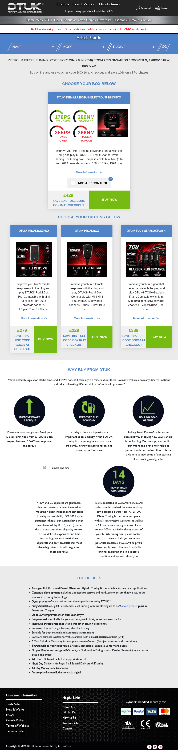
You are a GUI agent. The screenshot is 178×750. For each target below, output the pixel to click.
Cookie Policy (15, 720)
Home (31, 20)
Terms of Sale (14, 731)
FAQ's (135, 20)
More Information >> (89, 172)
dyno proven (129, 606)
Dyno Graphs (87, 20)
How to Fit (104, 20)
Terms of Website (17, 726)
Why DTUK (44, 20)
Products (62, 4)
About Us (70, 20)
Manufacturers (109, 4)
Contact (146, 20)
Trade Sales (13, 704)
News (58, 20)
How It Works (83, 4)
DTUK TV (69, 712)
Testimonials (121, 20)
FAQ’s (10, 715)
